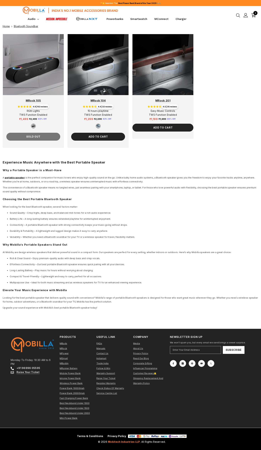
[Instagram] (182, 363)
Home (6, 26)
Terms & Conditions (90, 436)
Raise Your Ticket (28, 372)
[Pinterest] (192, 363)
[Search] (238, 15)
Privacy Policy (117, 436)
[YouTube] (201, 363)
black (33, 126)
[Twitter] (211, 363)
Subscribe (234, 349)
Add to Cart (98, 136)
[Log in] (246, 15)
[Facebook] (173, 363)
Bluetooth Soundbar (26, 26)
